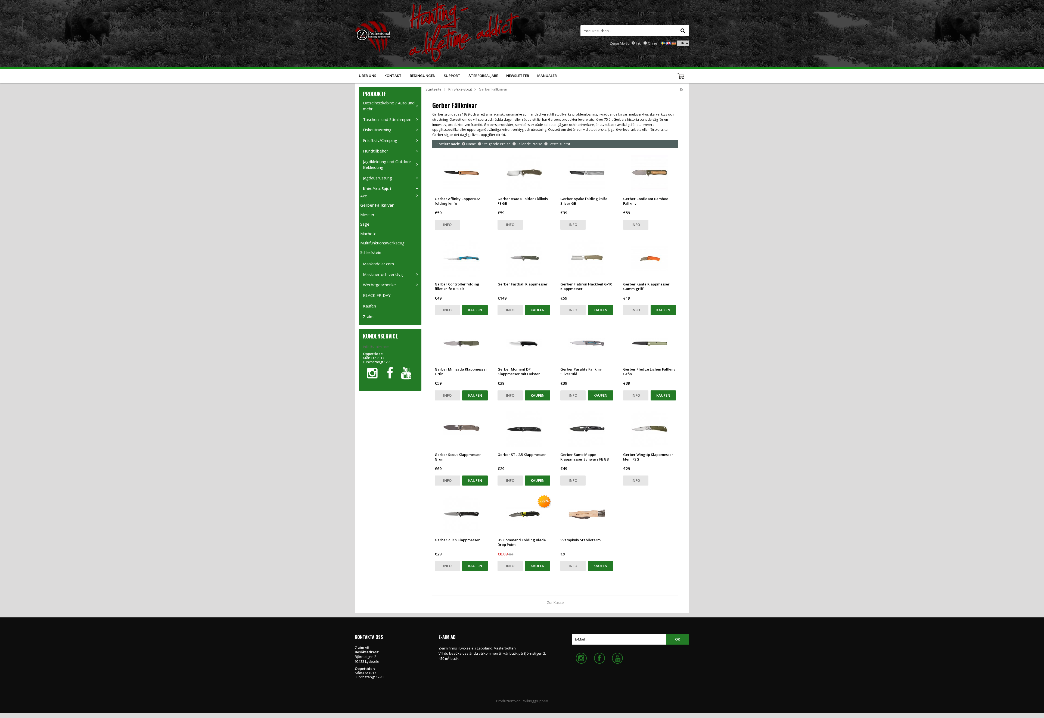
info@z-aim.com (376, 346)
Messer (367, 214)
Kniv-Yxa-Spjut (377, 188)
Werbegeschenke (379, 284)
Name (471, 143)
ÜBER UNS (367, 75)
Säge (364, 224)
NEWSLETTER (517, 75)
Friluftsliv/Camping (380, 140)
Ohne (652, 43)
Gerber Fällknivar (377, 205)
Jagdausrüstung (377, 178)
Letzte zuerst (559, 143)
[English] (668, 42)
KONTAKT (393, 75)
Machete (368, 233)
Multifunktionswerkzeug (382, 242)
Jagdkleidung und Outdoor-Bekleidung (388, 164)
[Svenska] (663, 42)
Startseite (433, 89)
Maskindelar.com (378, 263)
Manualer (547, 75)
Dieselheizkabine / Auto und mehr (389, 105)
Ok (677, 639)
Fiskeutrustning (377, 129)
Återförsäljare (483, 75)
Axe (363, 195)
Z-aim (368, 316)
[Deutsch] (674, 42)
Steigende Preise (496, 143)
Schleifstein (370, 252)
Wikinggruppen (535, 700)
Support (452, 75)
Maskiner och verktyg (383, 274)
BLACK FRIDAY (377, 295)
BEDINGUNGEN (423, 75)
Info (447, 224)
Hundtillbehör (375, 151)
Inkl (639, 43)
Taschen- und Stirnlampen (387, 119)
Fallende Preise (529, 143)
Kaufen (369, 306)
